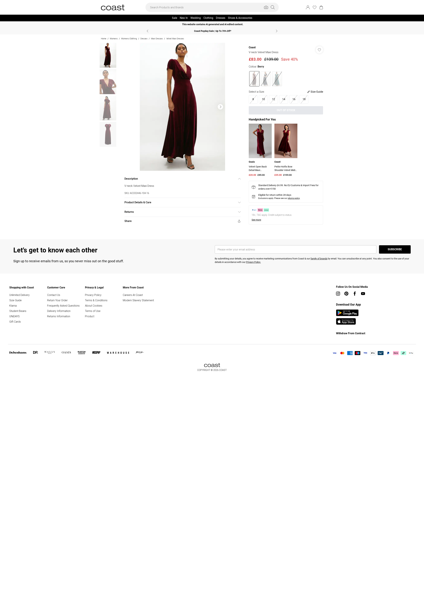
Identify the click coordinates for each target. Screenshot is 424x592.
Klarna (13, 305)
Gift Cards (15, 321)
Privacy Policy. (253, 262)
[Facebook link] (355, 294)
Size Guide (15, 300)
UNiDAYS (14, 316)
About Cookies (93, 305)
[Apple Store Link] (347, 321)
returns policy (294, 198)
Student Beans (17, 311)
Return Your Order (57, 300)
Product (89, 316)
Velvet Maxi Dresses (175, 38)
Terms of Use (92, 311)
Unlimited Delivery (19, 295)
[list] (182, 107)
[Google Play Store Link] (347, 312)
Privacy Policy (93, 295)
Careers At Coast (133, 295)
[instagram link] (338, 294)
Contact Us (53, 295)
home (103, 38)
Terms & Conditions (96, 300)
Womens (114, 38)
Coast (252, 47)
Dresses (143, 38)
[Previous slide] (147, 31)
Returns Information (58, 316)
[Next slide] (277, 31)
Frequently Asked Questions (63, 305)
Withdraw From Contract (350, 333)
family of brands (319, 258)
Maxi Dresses (157, 38)
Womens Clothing (129, 38)
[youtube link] (363, 294)
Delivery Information (58, 311)
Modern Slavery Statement (138, 300)
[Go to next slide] (220, 106)
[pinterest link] (346, 294)
